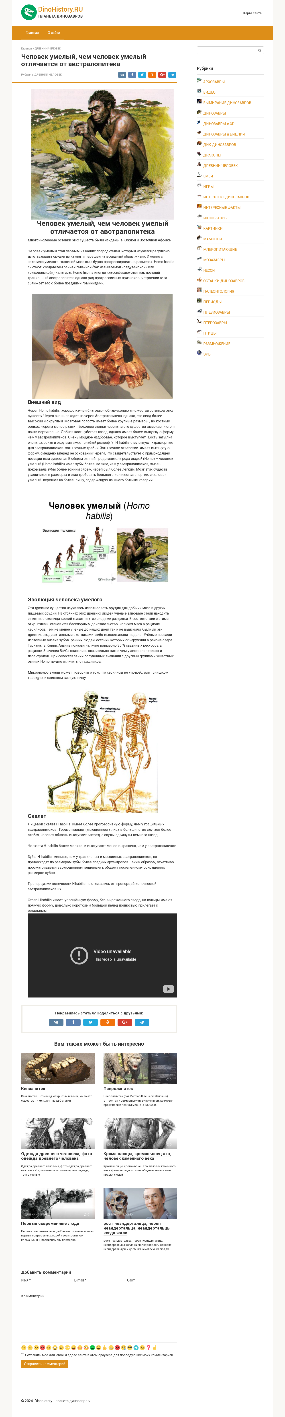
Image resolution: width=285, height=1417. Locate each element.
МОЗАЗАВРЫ (214, 260)
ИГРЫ (208, 187)
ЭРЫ (207, 354)
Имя (26, 1280)
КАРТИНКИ (213, 228)
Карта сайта (252, 13)
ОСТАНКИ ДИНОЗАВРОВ (223, 281)
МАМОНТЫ (212, 239)
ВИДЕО (209, 92)
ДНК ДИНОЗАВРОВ (219, 145)
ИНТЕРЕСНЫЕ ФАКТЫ (222, 208)
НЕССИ (209, 270)
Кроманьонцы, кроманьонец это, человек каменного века (137, 1156)
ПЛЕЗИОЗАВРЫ (216, 312)
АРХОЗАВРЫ (214, 82)
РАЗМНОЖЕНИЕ (216, 344)
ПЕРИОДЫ (212, 302)
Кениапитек (33, 1088)
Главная (32, 33)
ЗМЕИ (208, 176)
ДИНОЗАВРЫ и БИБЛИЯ (224, 134)
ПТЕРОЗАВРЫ (215, 323)
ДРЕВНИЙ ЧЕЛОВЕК (48, 74)
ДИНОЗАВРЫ (214, 113)
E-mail (80, 1280)
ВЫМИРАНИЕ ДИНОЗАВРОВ (227, 103)
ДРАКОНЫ (212, 155)
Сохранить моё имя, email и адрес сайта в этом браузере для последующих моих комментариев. (99, 1355)
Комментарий (32, 1296)
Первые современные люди (50, 1223)
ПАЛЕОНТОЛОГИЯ (218, 291)
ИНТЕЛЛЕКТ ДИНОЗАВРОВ (226, 197)
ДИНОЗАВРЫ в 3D (218, 124)
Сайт (131, 1280)
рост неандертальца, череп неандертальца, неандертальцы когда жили (137, 1228)
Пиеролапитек (118, 1088)
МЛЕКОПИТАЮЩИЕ (220, 249)
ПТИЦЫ (210, 333)
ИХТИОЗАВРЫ (215, 218)
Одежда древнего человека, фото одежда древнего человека (56, 1156)
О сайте (54, 33)
